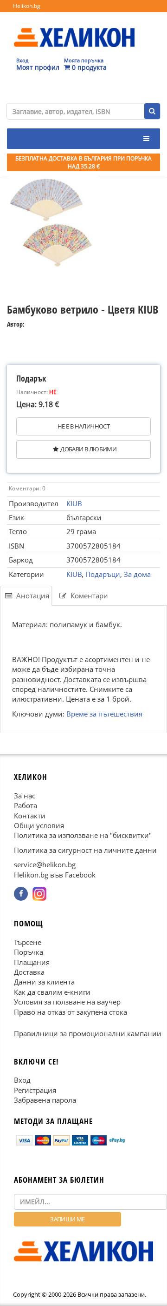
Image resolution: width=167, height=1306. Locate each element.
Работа (25, 805)
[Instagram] (39, 894)
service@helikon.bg (45, 865)
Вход (22, 1080)
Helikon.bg (26, 6)
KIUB (74, 503)
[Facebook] (21, 894)
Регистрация (35, 1090)
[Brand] (74, 28)
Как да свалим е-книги (52, 992)
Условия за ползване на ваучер (67, 1002)
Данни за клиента (44, 982)
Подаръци (102, 574)
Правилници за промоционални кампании (87, 1033)
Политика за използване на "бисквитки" (83, 835)
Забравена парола (45, 1100)
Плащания (32, 962)
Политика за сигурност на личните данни (85, 850)
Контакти (29, 815)
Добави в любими (88, 449)
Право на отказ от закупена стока (70, 1012)
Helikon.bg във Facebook (55, 874)
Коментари (88, 595)
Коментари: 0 (27, 488)
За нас (24, 795)
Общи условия (39, 825)
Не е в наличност (83, 426)
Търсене (27, 942)
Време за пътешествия (104, 713)
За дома (137, 574)
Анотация (31, 595)
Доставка (29, 972)
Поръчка (28, 952)
